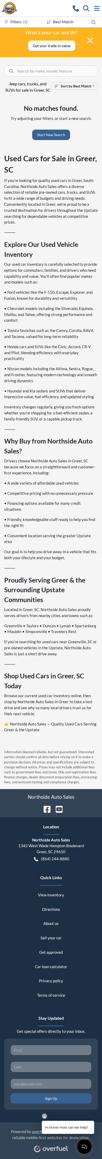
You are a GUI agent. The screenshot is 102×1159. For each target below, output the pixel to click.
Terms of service (51, 995)
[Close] (90, 40)
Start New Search (51, 134)
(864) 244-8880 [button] (55, 858)
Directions (51, 909)
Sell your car (51, 937)
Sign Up (51, 1098)
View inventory (51, 894)
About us (51, 923)
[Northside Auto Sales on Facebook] (45, 808)
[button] (76, 8)
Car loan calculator (51, 966)
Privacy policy (51, 980)
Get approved (51, 952)
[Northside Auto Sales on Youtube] (57, 808)
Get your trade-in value (51, 45)
